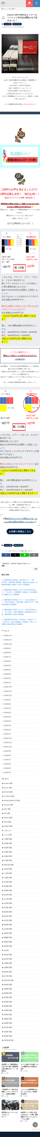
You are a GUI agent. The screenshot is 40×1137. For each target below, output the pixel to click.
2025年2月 (7, 678)
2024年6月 (7, 712)
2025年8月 (7, 652)
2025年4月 (7, 670)
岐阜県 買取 (8, 912)
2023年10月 (8, 747)
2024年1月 (7, 734)
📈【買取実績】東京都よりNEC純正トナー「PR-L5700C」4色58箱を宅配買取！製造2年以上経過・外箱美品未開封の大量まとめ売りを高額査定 (19, 582)
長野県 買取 (8, 1014)
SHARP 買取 (8, 826)
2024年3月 (7, 725)
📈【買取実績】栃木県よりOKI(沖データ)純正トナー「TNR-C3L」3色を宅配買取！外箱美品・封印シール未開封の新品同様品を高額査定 (19, 622)
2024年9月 (7, 700)
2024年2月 (7, 730)
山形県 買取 (8, 903)
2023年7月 (7, 760)
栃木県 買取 (8, 959)
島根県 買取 (8, 925)
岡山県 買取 (8, 916)
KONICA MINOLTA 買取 (12, 800)
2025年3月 (7, 674)
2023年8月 (7, 755)
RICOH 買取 (8, 818)
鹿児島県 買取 (9, 1040)
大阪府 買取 (8, 877)
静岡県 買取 (8, 1023)
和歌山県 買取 (9, 865)
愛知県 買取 (9, 942)
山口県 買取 (8, 899)
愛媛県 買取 (8, 937)
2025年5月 (7, 665)
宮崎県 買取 (8, 890)
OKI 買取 (7, 813)
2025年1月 (7, 682)
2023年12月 (8, 738)
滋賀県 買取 (8, 967)
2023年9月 (7, 751)
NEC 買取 (7, 809)
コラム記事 (8, 835)
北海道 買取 (8, 856)
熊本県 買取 (8, 972)
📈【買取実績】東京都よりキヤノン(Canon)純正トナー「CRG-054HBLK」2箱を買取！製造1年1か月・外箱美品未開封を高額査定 (20, 602)
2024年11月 (8, 691)
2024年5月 (7, 717)
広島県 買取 (8, 929)
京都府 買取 (8, 843)
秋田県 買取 (8, 997)
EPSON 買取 (8, 792)
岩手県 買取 (8, 920)
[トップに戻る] (35, 1124)
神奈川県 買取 (17, 24)
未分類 (6, 950)
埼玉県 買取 (8, 869)
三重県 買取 (8, 839)
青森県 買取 (8, 1019)
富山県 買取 (8, 895)
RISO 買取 (7, 822)
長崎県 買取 (8, 1010)
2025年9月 (7, 648)
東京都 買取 (8, 954)
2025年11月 (8, 640)
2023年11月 (8, 742)
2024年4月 (7, 721)
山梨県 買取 (8, 907)
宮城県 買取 (8, 886)
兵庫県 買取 (8, 852)
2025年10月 (8, 644)
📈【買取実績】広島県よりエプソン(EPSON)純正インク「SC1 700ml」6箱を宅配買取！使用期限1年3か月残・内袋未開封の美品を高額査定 (20, 612)
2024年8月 (7, 704)
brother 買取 (8, 783)
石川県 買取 (8, 976)
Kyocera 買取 (8, 805)
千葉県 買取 (8, 860)
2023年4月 (7, 772)
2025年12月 (8, 635)
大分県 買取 (8, 873)
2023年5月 (7, 768)
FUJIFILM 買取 (9, 796)
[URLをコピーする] (34, 555)
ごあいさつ (8, 830)
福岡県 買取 (8, 989)
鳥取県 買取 (8, 1036)
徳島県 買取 (8, 933)
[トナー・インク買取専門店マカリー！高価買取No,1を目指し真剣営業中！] (3, 3)
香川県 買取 (8, 1027)
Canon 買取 (8, 24)
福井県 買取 (8, 984)
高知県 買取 (8, 1032)
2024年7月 (7, 708)
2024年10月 (8, 695)
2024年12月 (8, 687)
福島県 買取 (8, 993)
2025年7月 (7, 657)
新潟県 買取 (8, 946)
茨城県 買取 (8, 1006)
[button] (6, 555)
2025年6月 (7, 661)
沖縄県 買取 (8, 963)
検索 (3, 566)
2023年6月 (7, 764)
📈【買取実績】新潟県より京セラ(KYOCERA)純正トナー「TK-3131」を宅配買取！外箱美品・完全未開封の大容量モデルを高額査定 (19, 592)
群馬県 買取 (8, 1002)
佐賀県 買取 (8, 848)
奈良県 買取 (8, 882)
